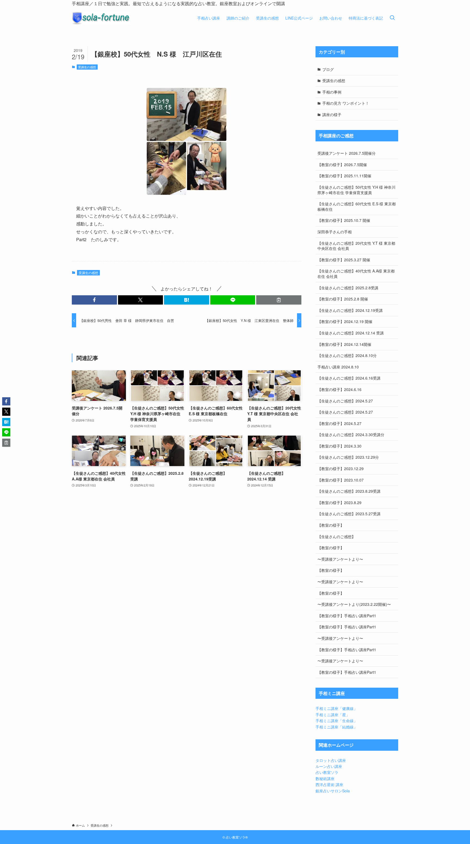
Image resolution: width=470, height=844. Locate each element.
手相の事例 (331, 92)
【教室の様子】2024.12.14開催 (344, 344)
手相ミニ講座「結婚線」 (336, 727)
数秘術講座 (325, 778)
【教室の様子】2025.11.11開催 (344, 175)
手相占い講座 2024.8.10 (338, 367)
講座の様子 (331, 114)
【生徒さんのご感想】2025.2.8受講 (347, 287)
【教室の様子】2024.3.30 (339, 446)
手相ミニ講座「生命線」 (336, 720)
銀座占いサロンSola (333, 790)
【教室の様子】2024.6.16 (339, 389)
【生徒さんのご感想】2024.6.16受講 (349, 378)
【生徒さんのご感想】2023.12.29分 (348, 457)
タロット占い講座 (331, 760)
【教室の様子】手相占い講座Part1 (346, 615)
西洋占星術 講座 (329, 784)
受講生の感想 (87, 67)
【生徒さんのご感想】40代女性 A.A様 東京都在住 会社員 (356, 273)
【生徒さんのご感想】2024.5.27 (345, 401)
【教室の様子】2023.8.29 (339, 502)
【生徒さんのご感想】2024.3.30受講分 (350, 434)
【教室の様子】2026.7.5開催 (342, 164)
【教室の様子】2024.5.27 (339, 423)
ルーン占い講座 (329, 766)
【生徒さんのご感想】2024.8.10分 (347, 355)
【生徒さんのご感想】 (336, 536)
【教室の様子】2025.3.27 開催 (343, 259)
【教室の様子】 (330, 525)
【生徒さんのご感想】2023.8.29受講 (349, 491)
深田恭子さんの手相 (334, 231)
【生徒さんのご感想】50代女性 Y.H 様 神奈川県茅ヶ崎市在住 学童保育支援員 (356, 189)
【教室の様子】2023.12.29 (340, 468)
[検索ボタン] (392, 18)
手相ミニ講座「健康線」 (336, 708)
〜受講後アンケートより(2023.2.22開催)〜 (354, 604)
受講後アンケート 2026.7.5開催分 (346, 153)
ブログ (328, 69)
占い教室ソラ (327, 772)
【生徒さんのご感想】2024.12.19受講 (350, 310)
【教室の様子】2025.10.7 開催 (343, 220)
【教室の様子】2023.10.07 (340, 480)
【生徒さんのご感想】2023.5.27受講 (349, 513)
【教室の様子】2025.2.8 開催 (342, 299)
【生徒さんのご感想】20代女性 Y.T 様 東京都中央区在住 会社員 (356, 245)
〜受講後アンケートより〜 (340, 559)
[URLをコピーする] (278, 300)
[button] (94, 300)
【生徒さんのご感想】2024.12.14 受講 (350, 333)
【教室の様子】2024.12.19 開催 (344, 321)
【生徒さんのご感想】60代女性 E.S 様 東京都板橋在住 (356, 206)
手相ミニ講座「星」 (333, 714)
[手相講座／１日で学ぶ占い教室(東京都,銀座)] (101, 17)
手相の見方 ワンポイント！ (345, 103)
